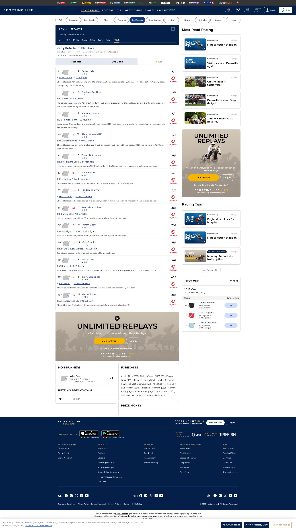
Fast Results (185, 453)
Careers (101, 458)
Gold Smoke (89, 242)
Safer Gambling (151, 462)
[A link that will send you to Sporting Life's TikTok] (81, 496)
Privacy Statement (98, 504)
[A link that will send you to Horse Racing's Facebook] (140, 496)
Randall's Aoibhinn (92, 207)
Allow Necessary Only (256, 524)
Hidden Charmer (91, 190)
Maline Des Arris (207, 322)
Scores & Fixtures (188, 458)
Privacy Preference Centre (118, 504)
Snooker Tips (229, 467)
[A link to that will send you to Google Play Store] (112, 434)
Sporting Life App (106, 467)
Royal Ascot (63, 453)
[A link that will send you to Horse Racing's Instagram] (145, 496)
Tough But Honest (92, 155)
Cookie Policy (137, 504)
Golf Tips (227, 458)
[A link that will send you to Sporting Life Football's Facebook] (215, 496)
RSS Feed (102, 482)
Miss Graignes (206, 312)
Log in (133, 341)
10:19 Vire (190, 289)
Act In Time (88, 259)
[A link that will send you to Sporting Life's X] (76, 496)
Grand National (65, 458)
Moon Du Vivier (207, 302)
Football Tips (229, 453)
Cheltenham (64, 448)
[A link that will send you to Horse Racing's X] (151, 496)
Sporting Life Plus (106, 462)
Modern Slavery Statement (110, 477)
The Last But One (91, 92)
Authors (101, 453)
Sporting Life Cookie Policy (38, 525)
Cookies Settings (281, 524)
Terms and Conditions (66, 504)
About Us (102, 448)
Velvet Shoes (89, 294)
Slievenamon (89, 172)
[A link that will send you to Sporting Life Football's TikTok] (230, 496)
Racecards (185, 448)
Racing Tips (228, 448)
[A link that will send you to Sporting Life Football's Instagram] (220, 496)
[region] (148, 525)
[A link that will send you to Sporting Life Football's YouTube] (235, 496)
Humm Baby (89, 224)
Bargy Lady (88, 71)
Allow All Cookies (231, 524)
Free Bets (184, 472)
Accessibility (150, 458)
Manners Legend (91, 113)
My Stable (184, 467)
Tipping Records (230, 472)
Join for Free (109, 341)
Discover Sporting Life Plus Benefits (115, 348)
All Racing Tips (211, 270)
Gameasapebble (91, 277)
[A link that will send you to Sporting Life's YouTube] (86, 496)
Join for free (215, 422)
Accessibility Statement (108, 472)
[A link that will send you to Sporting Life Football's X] (225, 496)
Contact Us (149, 448)
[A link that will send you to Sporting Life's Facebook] (66, 496)
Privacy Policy (83, 504)
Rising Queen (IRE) (92, 134)
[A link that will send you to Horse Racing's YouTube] (161, 496)
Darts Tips (227, 462)
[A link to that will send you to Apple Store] (89, 434)
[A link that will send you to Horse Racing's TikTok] (156, 496)
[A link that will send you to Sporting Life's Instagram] (71, 496)
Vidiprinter (185, 462)
